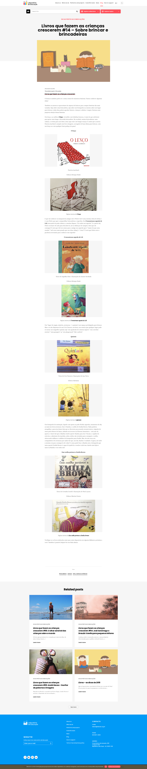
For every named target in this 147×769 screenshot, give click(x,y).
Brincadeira (63, 573)
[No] (145, 766)
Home (28, 11)
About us (58, 3)
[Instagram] (32, 757)
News (97, 3)
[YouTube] (28, 757)
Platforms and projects (77, 3)
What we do (65, 3)
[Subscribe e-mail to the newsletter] (51, 743)
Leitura (70, 573)
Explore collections (90, 11)
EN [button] (116, 3)
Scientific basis (90, 3)
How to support (108, 3)
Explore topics (109, 11)
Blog (101, 3)
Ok (105, 766)
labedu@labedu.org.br (98, 726)
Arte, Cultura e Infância (80, 573)
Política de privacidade (114, 766)
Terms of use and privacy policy (75, 743)
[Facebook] (25, 757)
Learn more (36, 642)
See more (73, 707)
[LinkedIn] (36, 757)
